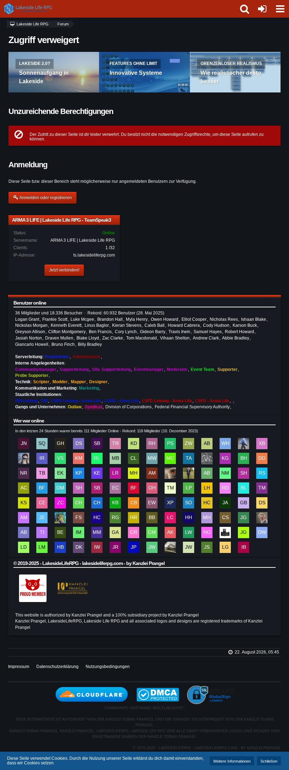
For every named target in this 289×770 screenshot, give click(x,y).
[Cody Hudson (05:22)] (96, 503)
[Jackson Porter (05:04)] (133, 547)
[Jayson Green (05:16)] (243, 517)
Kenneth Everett (66, 325)
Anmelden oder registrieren (45, 197)
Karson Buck (245, 325)
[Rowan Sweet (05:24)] (261, 473)
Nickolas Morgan (31, 325)
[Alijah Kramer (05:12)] (170, 532)
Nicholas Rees (224, 319)
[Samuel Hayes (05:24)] (78, 488)
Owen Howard (164, 319)
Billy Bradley (90, 344)
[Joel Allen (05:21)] (225, 503)
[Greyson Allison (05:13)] (115, 532)
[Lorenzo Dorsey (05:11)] (23, 547)
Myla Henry (137, 319)
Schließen (268, 761)
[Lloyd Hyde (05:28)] (23, 458)
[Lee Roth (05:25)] (115, 473)
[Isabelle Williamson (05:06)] (96, 547)
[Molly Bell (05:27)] (115, 458)
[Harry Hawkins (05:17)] (188, 517)
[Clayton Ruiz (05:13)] (133, 532)
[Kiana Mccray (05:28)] (78, 458)
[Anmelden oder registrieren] (262, 9)
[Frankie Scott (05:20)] (78, 517)
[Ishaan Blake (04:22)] (243, 547)
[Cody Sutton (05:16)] (225, 517)
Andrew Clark (206, 338)
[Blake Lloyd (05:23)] (243, 488)
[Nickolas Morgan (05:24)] (225, 473)
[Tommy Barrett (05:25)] (41, 473)
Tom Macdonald (141, 338)
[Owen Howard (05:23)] (151, 488)
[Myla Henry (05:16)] (206, 517)
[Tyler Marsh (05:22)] (261, 488)
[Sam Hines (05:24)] (243, 473)
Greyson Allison (30, 331)
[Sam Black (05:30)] (96, 443)
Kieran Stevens (126, 325)
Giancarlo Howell (31, 344)
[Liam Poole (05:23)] (188, 488)
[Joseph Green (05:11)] (243, 532)
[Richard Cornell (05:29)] (243, 443)
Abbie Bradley (235, 338)
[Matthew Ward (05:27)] (151, 458)
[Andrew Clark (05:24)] (23, 488)
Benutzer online (29, 303)
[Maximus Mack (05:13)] (96, 532)
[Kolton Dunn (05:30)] (133, 443)
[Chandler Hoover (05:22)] (78, 503)
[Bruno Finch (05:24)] (41, 488)
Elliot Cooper (194, 319)
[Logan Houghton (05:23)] (206, 488)
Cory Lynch (126, 331)
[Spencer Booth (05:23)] (96, 488)
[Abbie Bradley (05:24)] (206, 473)
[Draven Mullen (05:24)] (60, 488)
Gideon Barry (152, 331)
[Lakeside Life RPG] (35, 9)
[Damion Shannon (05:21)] (261, 503)
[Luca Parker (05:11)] (225, 532)
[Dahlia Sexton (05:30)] (78, 443)
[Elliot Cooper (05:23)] (115, 488)
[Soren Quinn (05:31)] (41, 443)
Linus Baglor (97, 325)
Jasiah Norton (28, 338)
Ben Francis (100, 331)
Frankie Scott (54, 319)
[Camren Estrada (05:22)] (41, 503)
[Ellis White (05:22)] (151, 503)
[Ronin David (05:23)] (225, 488)
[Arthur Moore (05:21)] (23, 517)
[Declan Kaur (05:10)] (78, 547)
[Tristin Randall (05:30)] (115, 443)
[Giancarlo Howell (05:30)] (60, 443)
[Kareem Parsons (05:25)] (78, 473)
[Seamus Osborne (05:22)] (188, 503)
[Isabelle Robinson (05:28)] (41, 458)
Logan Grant (27, 319)
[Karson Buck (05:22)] (115, 503)
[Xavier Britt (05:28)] (261, 443)
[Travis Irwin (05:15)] (41, 532)
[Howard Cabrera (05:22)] (206, 503)
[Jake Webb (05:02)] (151, 547)
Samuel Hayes (207, 331)
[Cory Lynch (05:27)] (133, 458)
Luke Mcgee (82, 319)
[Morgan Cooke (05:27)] (170, 458)
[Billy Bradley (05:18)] (151, 517)
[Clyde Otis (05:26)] (206, 458)
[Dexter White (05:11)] (261, 532)
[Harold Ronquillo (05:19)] (133, 517)
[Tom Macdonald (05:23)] (170, 488)
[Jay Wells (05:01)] (188, 547)
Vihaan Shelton (175, 338)
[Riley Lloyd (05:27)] (96, 458)
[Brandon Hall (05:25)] (243, 458)
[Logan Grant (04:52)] (225, 547)
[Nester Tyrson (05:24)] (170, 473)
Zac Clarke (112, 338)
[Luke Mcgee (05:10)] (41, 547)
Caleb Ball (154, 325)
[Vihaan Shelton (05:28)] (60, 458)
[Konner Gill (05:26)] (225, 458)
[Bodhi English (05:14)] (60, 532)
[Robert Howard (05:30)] (151, 443)
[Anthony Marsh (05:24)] (151, 473)
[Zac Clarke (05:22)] (60, 503)
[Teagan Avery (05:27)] (188, 458)
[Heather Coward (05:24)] (188, 473)
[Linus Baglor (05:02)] (170, 547)
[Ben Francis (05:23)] (133, 488)
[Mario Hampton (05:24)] (133, 473)
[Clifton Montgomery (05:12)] (151, 532)
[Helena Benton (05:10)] (60, 547)
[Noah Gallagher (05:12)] (206, 532)
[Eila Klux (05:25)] (60, 473)
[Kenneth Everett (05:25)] (96, 473)
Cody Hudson (216, 325)
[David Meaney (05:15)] (261, 517)
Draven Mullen (59, 338)
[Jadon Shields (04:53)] (206, 547)
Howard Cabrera (184, 325)
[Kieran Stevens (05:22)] (23, 503)
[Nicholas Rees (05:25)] (23, 473)
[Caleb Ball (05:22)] (133, 503)
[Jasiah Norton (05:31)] (23, 443)
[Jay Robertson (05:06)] (115, 547)
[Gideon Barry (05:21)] (243, 503)
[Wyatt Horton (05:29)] (225, 443)
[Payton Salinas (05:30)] (170, 443)
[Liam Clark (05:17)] (170, 517)
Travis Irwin (179, 331)
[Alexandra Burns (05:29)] (206, 443)
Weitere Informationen (232, 761)
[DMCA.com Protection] (161, 694)
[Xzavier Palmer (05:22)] (170, 503)
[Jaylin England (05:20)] (41, 517)
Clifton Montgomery (67, 331)
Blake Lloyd (87, 338)
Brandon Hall (110, 319)
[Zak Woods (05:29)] (188, 443)
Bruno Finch (63, 344)
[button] (280, 9)
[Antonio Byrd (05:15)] (23, 532)
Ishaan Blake (253, 319)
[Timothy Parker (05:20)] (60, 517)
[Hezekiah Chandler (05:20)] (96, 517)
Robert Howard (239, 331)
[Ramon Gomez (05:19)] (115, 517)
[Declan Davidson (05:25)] (261, 458)
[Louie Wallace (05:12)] (188, 532)
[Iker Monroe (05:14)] (78, 532)
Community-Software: (145, 707)
